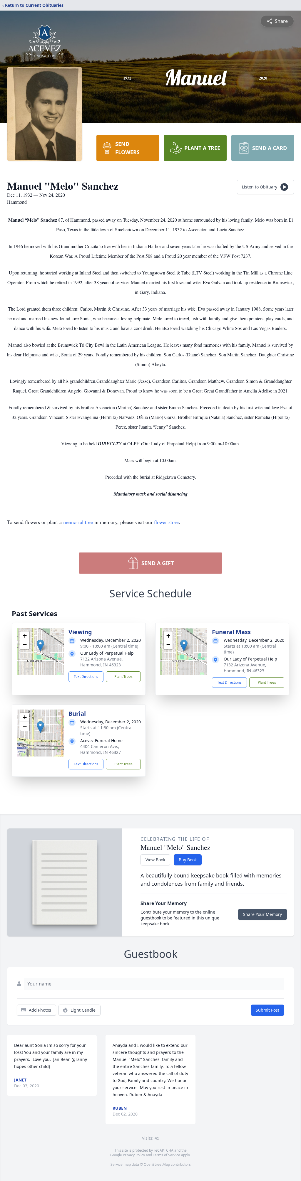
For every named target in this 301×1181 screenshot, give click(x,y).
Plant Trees (123, 676)
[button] (40, 645)
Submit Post (267, 1010)
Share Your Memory (262, 914)
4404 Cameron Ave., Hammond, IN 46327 (100, 749)
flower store (166, 521)
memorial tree (78, 521)
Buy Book (188, 859)
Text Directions (86, 676)
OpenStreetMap (157, 1164)
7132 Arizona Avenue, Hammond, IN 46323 (101, 662)
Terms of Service (166, 1155)
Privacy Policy (134, 1155)
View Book (155, 859)
